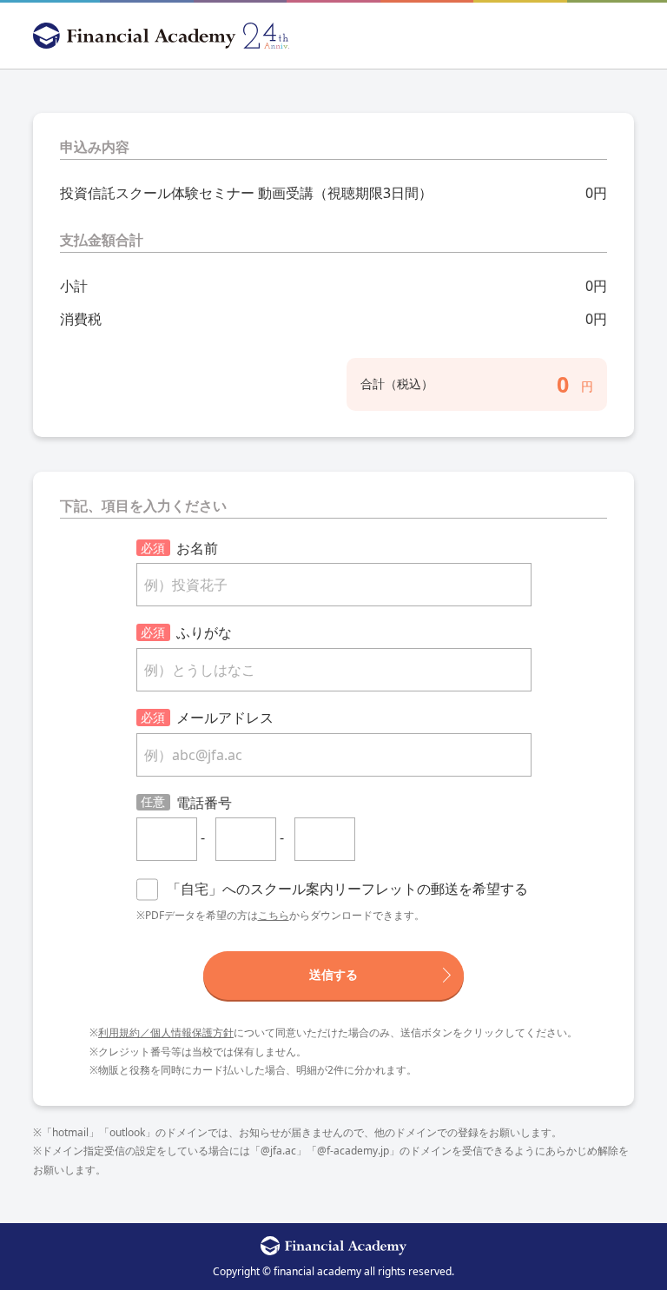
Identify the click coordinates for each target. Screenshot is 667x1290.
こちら (273, 915)
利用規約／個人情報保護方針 (166, 1032)
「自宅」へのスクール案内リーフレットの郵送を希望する (347, 888)
